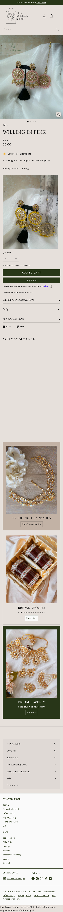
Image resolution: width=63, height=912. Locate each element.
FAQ (4, 826)
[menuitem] (31, 743)
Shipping (6, 265)
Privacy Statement (11, 809)
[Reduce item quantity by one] (5, 259)
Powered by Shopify (11, 899)
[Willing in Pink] (21, 377)
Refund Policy (9, 813)
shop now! (41, 2)
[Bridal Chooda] (31, 569)
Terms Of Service (10, 822)
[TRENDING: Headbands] (31, 480)
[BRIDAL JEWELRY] (31, 663)
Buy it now (31, 280)
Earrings (6, 846)
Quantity (7, 252)
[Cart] (51, 15)
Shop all (6, 863)
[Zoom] (58, 114)
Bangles (6, 850)
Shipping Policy (9, 817)
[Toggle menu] (55, 743)
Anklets (6, 859)
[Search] (57, 29)
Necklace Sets (9, 838)
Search (6, 805)
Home (5, 125)
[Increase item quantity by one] (16, 259)
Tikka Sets (7, 842)
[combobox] (31, 29)
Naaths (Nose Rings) (12, 855)
